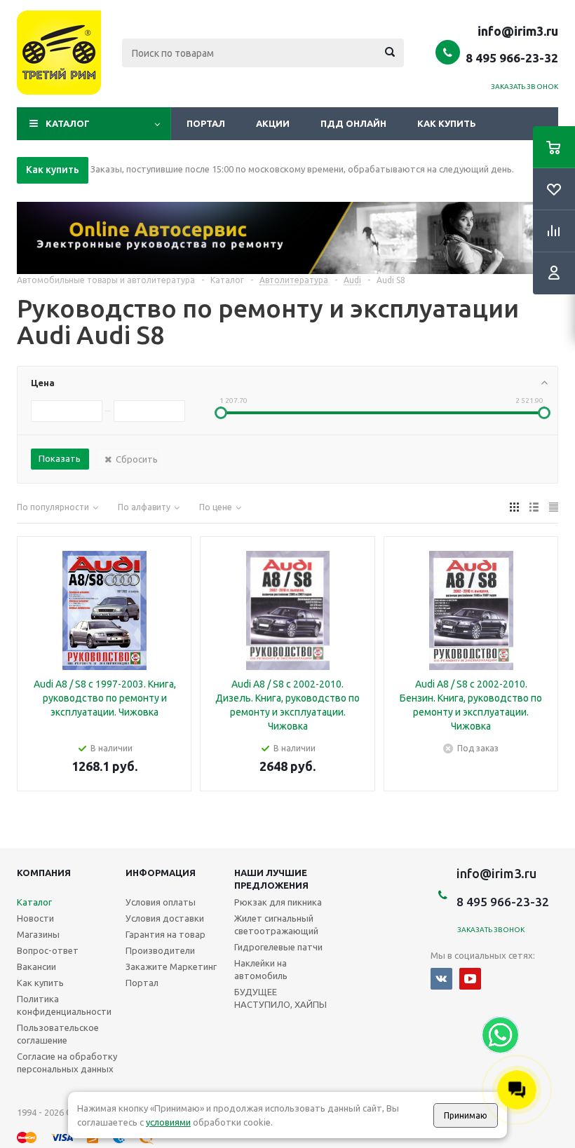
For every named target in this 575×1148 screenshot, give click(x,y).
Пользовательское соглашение (58, 1034)
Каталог (68, 123)
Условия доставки (165, 918)
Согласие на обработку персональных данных (67, 1062)
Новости (35, 918)
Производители (160, 950)
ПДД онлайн (353, 123)
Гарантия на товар (165, 934)
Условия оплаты (161, 902)
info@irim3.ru (518, 31)
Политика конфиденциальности (64, 1005)
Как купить (446, 123)
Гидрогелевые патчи (278, 947)
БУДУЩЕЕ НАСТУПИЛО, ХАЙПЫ (280, 998)
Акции (273, 123)
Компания (44, 872)
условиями (168, 1122)
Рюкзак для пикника (278, 902)
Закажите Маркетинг (171, 966)
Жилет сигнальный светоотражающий (276, 924)
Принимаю (465, 1115)
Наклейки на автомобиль (261, 969)
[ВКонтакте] (441, 979)
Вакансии (36, 966)
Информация (161, 872)
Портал (206, 123)
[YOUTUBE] (470, 979)
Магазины (38, 934)
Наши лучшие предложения (271, 879)
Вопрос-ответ (48, 950)
